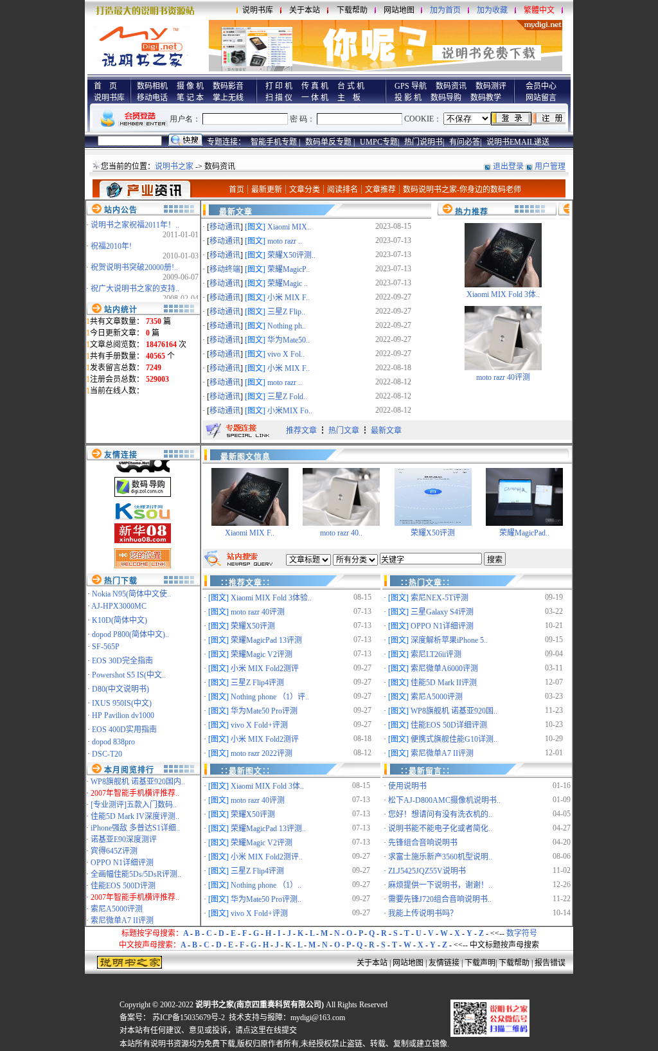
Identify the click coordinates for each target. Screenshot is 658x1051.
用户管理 (550, 166)
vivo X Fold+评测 (259, 725)
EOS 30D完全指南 (122, 660)
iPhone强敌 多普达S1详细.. (135, 827)
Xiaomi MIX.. (289, 226)
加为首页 (445, 10)
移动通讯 (224, 226)
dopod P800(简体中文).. (130, 634)
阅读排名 (342, 189)
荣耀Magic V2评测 (261, 654)
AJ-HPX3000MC (119, 606)
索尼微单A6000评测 (444, 668)
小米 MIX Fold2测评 (265, 668)
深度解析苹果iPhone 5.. (449, 640)
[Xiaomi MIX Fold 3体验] (503, 284)
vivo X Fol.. (286, 354)
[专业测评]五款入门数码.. (134, 804)
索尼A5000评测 (117, 908)
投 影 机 (408, 97)
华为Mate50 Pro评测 (264, 710)
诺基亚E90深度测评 (124, 839)
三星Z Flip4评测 (257, 682)
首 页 (105, 86)
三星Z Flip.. (286, 311)
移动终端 (224, 269)
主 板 (348, 97)
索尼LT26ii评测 (436, 654)
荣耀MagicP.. (288, 269)
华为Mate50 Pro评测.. (266, 899)
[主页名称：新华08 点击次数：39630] (142, 526)
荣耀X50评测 (433, 532)
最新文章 (386, 430)
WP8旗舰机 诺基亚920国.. (454, 710)
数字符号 (521, 933)
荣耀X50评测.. (291, 255)
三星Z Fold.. (287, 396)
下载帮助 (352, 10)
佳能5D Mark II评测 (444, 682)
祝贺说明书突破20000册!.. (134, 262)
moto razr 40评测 (503, 377)
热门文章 (343, 430)
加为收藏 (492, 10)
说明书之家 (174, 166)
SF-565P (106, 646)
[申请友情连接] (142, 551)
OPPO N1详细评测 (122, 862)
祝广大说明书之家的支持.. (135, 284)
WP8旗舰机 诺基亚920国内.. (138, 781)
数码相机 (152, 86)
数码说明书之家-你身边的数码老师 (462, 189)
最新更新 (266, 189)
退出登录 (508, 166)
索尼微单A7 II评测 (122, 920)
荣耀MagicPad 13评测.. (268, 828)
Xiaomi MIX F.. (249, 532)
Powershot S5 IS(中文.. (129, 674)
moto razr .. (284, 241)
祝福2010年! (111, 241)
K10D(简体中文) (119, 620)
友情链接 (444, 962)
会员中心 (541, 86)
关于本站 (304, 10)
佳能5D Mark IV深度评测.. (135, 816)
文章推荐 (380, 189)
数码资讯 (451, 86)
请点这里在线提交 (266, 1030)
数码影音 (228, 86)
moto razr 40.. (341, 532)
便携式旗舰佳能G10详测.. (454, 739)
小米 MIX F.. (288, 297)
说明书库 (257, 10)
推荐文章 (301, 430)
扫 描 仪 (278, 97)
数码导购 (446, 97)
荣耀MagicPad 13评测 (266, 640)
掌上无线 (228, 97)
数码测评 (491, 86)
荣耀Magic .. (287, 283)
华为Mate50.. (288, 340)
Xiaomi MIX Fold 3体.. (503, 294)
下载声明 (480, 962)
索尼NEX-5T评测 (439, 597)
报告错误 (550, 962)
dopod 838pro (113, 741)
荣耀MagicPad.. (524, 532)
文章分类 (304, 189)
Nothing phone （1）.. (266, 885)
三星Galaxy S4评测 (442, 611)
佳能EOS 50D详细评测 (449, 725)
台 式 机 (350, 86)
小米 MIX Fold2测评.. (267, 856)
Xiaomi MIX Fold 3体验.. (271, 597)
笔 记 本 (190, 97)
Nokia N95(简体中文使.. (131, 593)
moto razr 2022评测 (261, 753)
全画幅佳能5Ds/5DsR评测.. (136, 874)
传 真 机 (314, 86)
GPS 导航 (411, 86)
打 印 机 (278, 86)
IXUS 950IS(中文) (122, 703)
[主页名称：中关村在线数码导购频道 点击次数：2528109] (142, 480)
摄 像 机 (190, 86)
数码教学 (485, 97)
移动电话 (152, 97)
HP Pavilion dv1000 (123, 715)
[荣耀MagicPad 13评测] (524, 523)
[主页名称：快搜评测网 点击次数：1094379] (142, 503)
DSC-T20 (107, 754)
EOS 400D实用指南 (124, 729)
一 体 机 (314, 97)
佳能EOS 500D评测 (123, 885)
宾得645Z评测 (114, 851)
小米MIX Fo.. (289, 410)
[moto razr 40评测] (503, 367)
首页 (236, 189)
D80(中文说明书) (120, 689)
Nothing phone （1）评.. (270, 696)
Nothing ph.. (286, 325)
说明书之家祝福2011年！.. (135, 220)
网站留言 (541, 97)
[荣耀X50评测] (433, 523)
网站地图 (399, 10)
